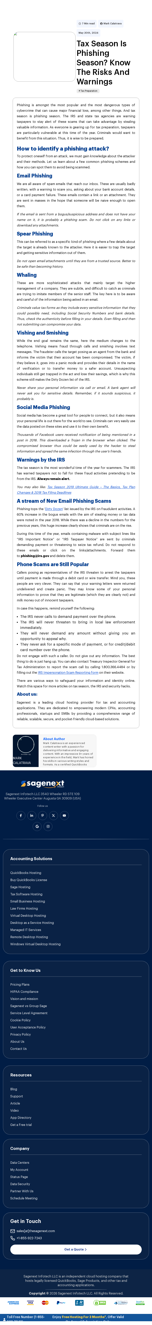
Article (15, 1103)
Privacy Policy (20, 1034)
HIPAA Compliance (24, 991)
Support (16, 1096)
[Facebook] (20, 815)
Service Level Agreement (29, 1013)
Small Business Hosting (27, 901)
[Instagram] (48, 826)
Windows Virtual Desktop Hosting (35, 944)
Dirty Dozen (54, 509)
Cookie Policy (20, 1020)
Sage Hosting (20, 887)
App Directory (20, 1117)
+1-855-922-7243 (29, 1238)
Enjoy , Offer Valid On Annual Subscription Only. (88, 1319)
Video (14, 1110)
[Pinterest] (42, 815)
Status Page (19, 1177)
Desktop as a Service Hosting (32, 922)
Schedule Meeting (23, 1198)
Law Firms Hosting (24, 908)
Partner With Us (21, 1191)
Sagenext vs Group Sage (28, 1006)
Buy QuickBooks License (28, 880)
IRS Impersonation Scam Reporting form (68, 672)
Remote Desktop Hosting (29, 937)
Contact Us (18, 1048)
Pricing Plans (19, 984)
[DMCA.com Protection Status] (99, 1303)
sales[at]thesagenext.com (36, 1231)
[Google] (37, 826)
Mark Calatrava (113, 23)
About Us (17, 1041)
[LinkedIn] (31, 815)
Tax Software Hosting (26, 894)
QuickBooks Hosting (25, 873)
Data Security (20, 1184)
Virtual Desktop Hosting (28, 915)
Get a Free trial (21, 1125)
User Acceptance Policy (28, 1027)
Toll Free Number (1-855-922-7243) (26, 1319)
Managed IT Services (25, 930)
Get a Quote (74, 1249)
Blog (13, 1089)
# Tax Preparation (88, 91)
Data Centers (19, 1162)
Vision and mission (24, 999)
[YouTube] (64, 815)
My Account (19, 1169)
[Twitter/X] (53, 815)
